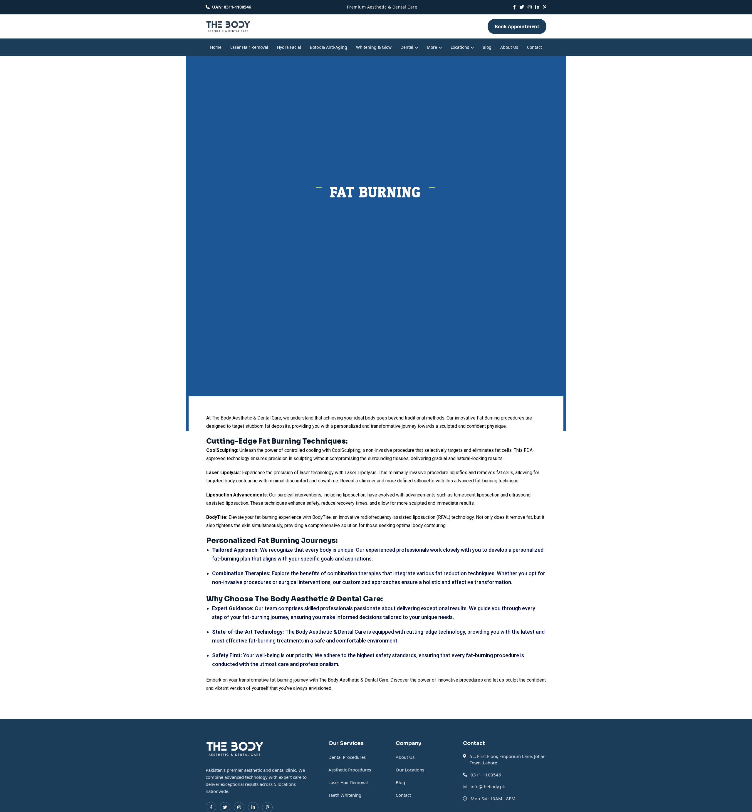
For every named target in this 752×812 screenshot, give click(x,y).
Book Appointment (517, 26)
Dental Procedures (347, 757)
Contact (534, 47)
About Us (509, 47)
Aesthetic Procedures (349, 770)
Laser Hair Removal (249, 47)
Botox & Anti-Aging (328, 47)
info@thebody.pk (488, 786)
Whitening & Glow (374, 47)
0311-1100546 (486, 775)
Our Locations (410, 770)
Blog (487, 47)
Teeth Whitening (344, 795)
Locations (460, 47)
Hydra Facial (289, 47)
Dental (406, 47)
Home (215, 47)
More (432, 47)
